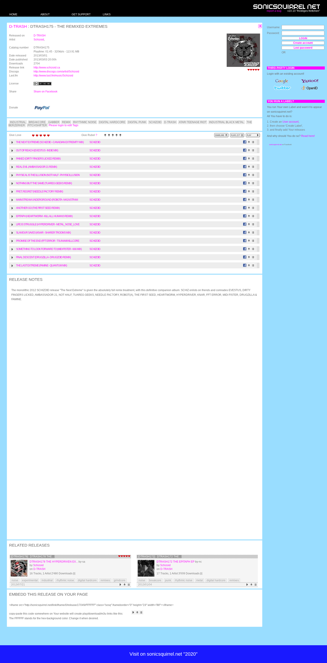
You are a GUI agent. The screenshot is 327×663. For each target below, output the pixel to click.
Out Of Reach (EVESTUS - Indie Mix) (37, 150)
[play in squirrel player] (19, 568)
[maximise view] (260, 26)
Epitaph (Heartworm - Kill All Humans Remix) (44, 216)
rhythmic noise (65, 580)
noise (15, 580)
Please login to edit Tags (63, 125)
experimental (30, 580)
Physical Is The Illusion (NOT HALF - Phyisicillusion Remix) (48, 176)
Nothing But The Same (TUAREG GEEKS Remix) (44, 183)
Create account (303, 42)
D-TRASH (18, 26)
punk (168, 580)
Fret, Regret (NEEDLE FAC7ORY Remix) (39, 191)
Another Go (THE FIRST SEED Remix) (38, 208)
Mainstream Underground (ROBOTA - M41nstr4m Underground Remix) (47, 200)
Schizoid (39, 39)
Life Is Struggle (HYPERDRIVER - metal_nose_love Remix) (47, 225)
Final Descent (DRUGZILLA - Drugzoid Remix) (43, 257)
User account (291, 121)
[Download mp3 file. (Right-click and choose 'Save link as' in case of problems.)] (249, 142)
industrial (47, 580)
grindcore (119, 580)
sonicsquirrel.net (275, 145)
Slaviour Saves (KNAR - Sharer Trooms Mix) (43, 232)
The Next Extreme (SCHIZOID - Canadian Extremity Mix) (50, 142)
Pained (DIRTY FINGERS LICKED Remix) (38, 158)
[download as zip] (221, 135)
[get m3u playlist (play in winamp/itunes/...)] (237, 135)
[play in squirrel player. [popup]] (253, 135)
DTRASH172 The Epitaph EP (175, 561)
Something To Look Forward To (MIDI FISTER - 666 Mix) (49, 249)
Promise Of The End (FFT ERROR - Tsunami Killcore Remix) (47, 241)
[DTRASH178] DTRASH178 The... (32, 556)
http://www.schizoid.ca (47, 67)
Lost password (303, 47)
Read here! (308, 136)
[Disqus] (132, 362)
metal (199, 580)
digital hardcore (87, 580)
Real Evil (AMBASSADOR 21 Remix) (36, 166)
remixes (105, 580)
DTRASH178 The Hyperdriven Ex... (54, 561)
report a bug (274, 10)
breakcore (155, 580)
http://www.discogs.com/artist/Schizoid (56, 71)
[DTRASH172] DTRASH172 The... (159, 556)
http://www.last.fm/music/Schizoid (53, 75)
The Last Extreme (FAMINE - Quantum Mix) (41, 265)
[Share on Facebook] (245, 142)
